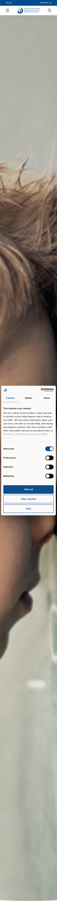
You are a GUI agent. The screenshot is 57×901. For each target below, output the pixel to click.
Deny (28, 508)
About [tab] (47, 398)
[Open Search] (49, 10)
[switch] (49, 457)
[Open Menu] (7, 10)
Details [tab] (28, 398)
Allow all (28, 489)
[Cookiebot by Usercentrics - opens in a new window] (41, 390)
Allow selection (28, 499)
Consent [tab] (10, 398)
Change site (44, 3)
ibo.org (8, 3)
